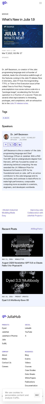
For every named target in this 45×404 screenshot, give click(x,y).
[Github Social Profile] (15, 145)
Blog (27, 355)
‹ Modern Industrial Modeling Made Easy (10, 213)
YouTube (28, 332)
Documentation (31, 386)
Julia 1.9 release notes (19, 103)
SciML (4, 343)
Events (27, 359)
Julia (4, 339)
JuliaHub (5, 332)
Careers (5, 366)
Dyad (4, 328)
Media (4, 359)
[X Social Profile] (10, 145)
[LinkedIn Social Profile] (20, 145)
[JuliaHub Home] (4, 3)
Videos (27, 363)
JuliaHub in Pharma (9, 336)
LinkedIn (28, 328)
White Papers (30, 378)
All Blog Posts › (37, 229)
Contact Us (6, 363)
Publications (30, 382)
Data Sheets (30, 374)
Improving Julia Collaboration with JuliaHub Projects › (35, 213)
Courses (28, 366)
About (4, 355)
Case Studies (30, 370)
